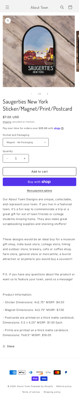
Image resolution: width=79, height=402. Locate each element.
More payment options (39, 190)
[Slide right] (48, 94)
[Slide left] (31, 94)
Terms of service (31, 392)
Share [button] (11, 346)
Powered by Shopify (42, 386)
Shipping (7, 122)
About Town (23, 386)
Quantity (8, 151)
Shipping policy (52, 392)
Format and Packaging (16, 134)
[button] (7, 7)
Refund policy (63, 386)
